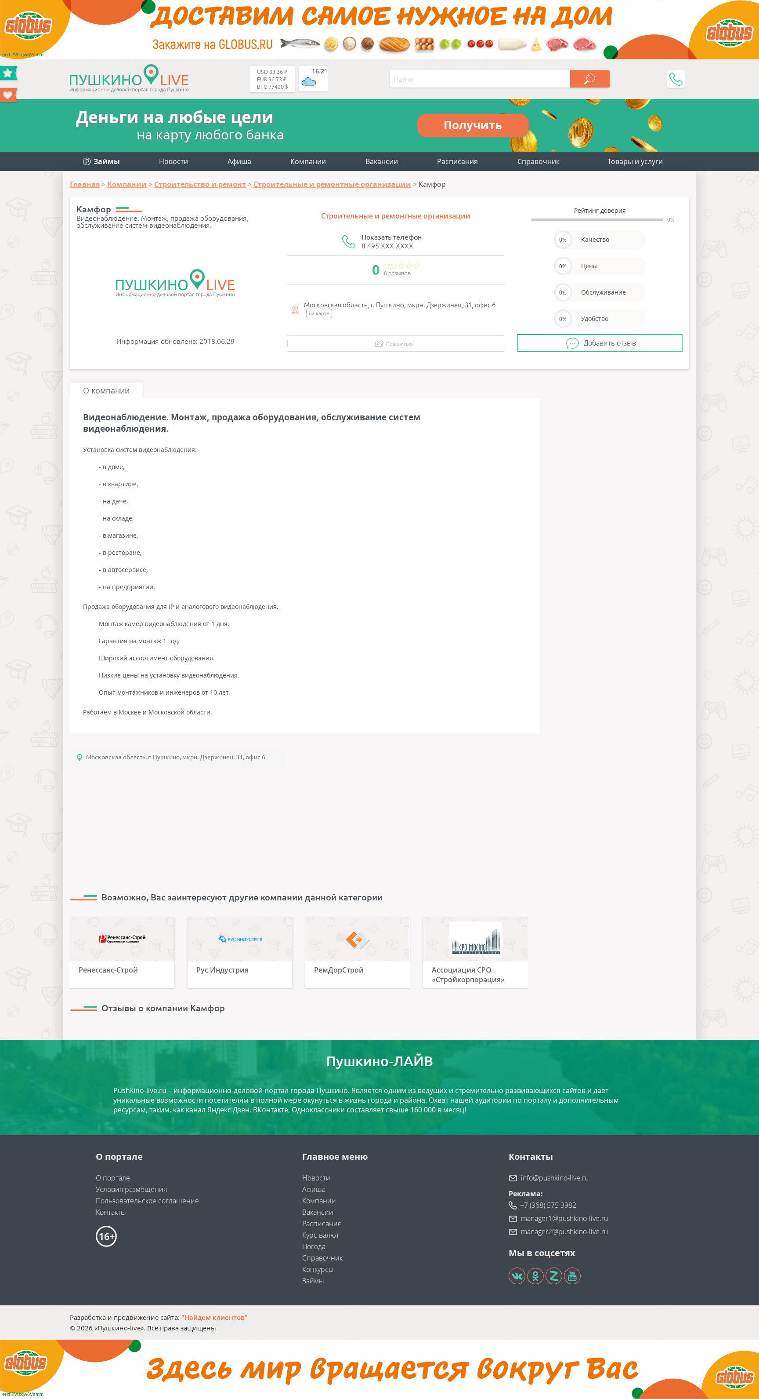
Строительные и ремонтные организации (395, 216)
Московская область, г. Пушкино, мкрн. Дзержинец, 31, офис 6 (175, 757)
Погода (313, 1246)
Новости (173, 161)
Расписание (322, 1223)
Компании (308, 161)
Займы (313, 1281)
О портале (113, 1178)
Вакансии (381, 161)
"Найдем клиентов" (214, 1317)
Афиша (239, 161)
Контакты (111, 1212)
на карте (319, 313)
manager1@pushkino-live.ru (564, 1218)
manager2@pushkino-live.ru (564, 1231)
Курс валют (320, 1235)
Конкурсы (318, 1269)
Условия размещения (131, 1189)
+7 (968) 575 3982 (548, 1205)
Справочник (538, 161)
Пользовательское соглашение (147, 1201)
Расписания (457, 161)
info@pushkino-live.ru (555, 1178)
